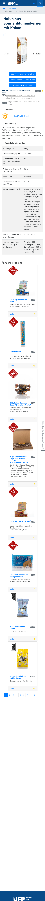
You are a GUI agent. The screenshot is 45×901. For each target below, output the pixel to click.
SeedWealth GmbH (21, 116)
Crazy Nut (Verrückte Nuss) (20, 521)
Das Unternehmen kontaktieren (22, 80)
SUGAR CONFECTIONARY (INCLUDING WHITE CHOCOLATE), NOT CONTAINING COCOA (20, 97)
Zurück (7, 54)
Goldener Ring (15, 351)
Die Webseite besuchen (22, 85)
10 (38, 695)
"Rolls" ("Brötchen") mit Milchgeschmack (19, 576)
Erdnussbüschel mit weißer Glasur (18, 677)
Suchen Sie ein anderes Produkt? (43, 436)
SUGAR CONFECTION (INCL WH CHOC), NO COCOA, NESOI (24, 102)
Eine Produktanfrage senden (22, 74)
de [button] (40, 3)
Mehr (12, 314)
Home (4, 9)
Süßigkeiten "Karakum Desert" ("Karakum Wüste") (20, 404)
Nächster (36, 54)
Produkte (12, 9)
